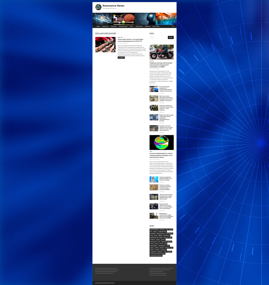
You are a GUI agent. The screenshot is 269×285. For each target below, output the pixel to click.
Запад (151, 235)
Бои (167, 229)
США (165, 243)
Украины (167, 247)
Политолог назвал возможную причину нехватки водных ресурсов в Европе (165, 187)
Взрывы (155, 231)
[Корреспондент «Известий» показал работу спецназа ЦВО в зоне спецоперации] (154, 209)
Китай (155, 235)
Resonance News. (114, 5)
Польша (163, 239)
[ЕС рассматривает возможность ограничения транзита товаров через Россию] (154, 91)
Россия (161, 243)
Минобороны (167, 235)
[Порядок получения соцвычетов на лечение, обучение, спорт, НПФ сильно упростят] (154, 131)
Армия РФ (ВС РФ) (154, 229)
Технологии (139, 26)
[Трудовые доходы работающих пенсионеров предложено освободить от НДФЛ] (162, 59)
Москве (166, 237)
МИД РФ (160, 235)
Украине (162, 247)
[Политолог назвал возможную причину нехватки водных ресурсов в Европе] (154, 190)
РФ (159, 241)
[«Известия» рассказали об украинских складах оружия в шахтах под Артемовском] (154, 199)
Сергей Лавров (153, 245)
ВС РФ (171, 229)
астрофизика (153, 251)
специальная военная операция (157, 253)
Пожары (158, 239)
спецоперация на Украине (156, 255)
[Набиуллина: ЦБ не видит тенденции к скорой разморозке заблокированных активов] (154, 120)
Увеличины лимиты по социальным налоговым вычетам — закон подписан (166, 108)
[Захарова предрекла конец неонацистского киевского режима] (154, 182)
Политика (113, 26)
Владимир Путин (162, 231)
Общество (105, 26)
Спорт (131, 26)
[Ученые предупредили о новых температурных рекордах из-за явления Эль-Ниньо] (162, 150)
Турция (151, 247)
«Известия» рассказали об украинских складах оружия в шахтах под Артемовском (165, 197)
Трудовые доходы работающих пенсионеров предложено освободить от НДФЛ (161, 65)
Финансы (147, 26)
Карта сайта (156, 26)
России (156, 243)
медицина (160, 251)
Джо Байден (153, 233)
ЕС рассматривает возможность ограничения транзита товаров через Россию (165, 89)
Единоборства (169, 233)
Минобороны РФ (154, 237)
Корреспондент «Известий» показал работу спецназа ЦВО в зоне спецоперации (165, 206)
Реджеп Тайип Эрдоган (166, 241)
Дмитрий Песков (160, 233)
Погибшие (152, 239)
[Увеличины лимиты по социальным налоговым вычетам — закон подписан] (154, 110)
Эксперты (157, 249)
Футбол (152, 249)
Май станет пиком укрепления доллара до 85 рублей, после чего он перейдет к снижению (166, 98)
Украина (157, 247)
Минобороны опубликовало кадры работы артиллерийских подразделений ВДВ (166, 215)
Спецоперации (161, 245)
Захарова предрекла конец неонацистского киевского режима (165, 178)
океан (165, 251)
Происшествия (123, 26)
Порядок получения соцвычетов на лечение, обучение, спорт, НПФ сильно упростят (166, 128)
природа (169, 251)
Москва (161, 237)
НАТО (170, 237)
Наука (98, 26)
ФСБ (172, 247)
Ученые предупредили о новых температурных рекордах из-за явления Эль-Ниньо (161, 155)
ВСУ (151, 231)
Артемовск (162, 229)
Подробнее (121, 57)
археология (163, 249)
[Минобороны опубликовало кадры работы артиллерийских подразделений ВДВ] (154, 218)
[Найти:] (162, 37)
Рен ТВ (151, 243)
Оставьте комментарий (122, 43)
